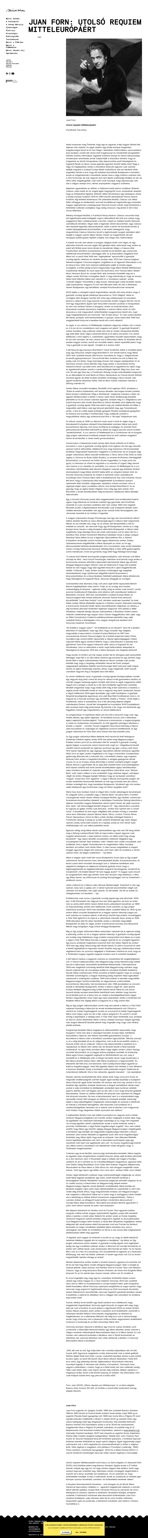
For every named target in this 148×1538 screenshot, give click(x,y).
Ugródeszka (12, 53)
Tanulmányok (12, 39)
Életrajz (10, 30)
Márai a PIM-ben (14, 42)
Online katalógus (12, 63)
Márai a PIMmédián (11, 46)
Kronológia (12, 33)
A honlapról (12, 21)
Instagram (10, 73)
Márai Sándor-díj (15, 50)
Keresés (9, 65)
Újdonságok (12, 27)
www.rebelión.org (131, 1430)
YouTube (13, 73)
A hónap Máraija (14, 24)
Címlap (39, 37)
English (9, 67)
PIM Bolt (9, 62)
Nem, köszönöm (81, 1532)
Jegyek (8, 60)
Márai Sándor (13, 18)
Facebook (7, 73)
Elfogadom (65, 1532)
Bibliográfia (12, 36)
